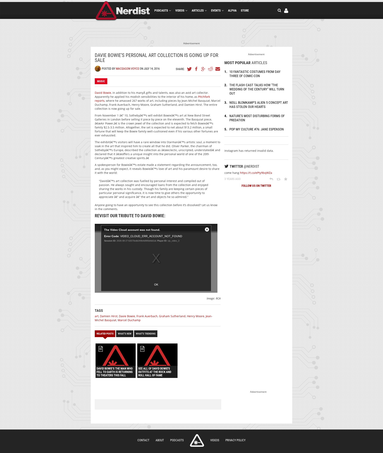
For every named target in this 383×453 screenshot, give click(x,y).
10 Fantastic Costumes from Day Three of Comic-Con (254, 74)
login (286, 10)
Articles (198, 10)
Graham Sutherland (172, 316)
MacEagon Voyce (127, 68)
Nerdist (123, 11)
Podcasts (161, 10)
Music (101, 81)
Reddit (210, 69)
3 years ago (232, 179)
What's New (124, 333)
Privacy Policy (235, 440)
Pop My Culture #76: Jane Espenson (256, 129)
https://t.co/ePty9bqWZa (256, 173)
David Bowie (103, 93)
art (97, 316)
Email (217, 69)
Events (216, 10)
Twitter (189, 69)
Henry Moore (195, 316)
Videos (179, 10)
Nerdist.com (197, 440)
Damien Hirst (108, 316)
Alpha (232, 10)
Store (245, 10)
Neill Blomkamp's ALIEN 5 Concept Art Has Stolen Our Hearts (258, 105)
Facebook (196, 69)
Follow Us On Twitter (256, 186)
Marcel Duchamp (129, 320)
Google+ (203, 69)
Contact (143, 440)
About (160, 440)
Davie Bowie (127, 316)
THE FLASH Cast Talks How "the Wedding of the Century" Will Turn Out (256, 89)
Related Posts (105, 333)
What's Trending (146, 333)
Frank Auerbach (147, 316)
